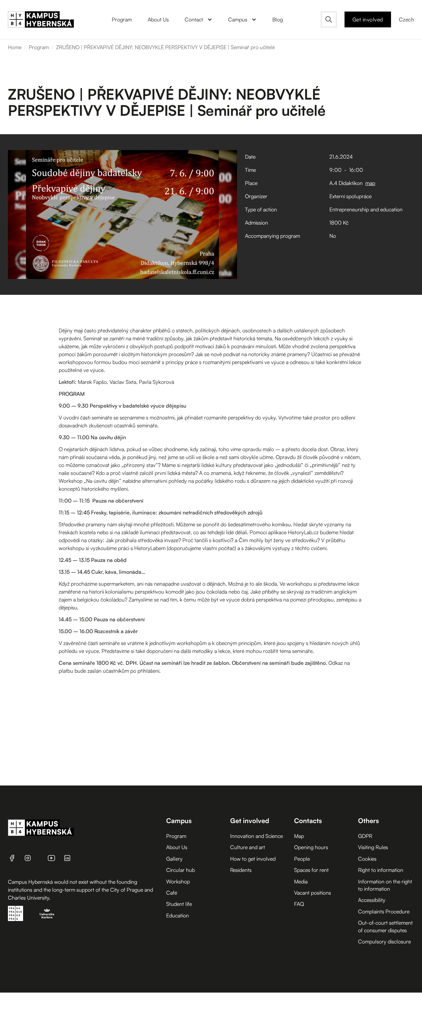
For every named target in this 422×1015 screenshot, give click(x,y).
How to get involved (253, 858)
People (302, 858)
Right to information (380, 870)
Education (177, 915)
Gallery (174, 858)
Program (39, 47)
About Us (176, 847)
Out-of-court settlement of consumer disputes (385, 926)
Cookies (367, 858)
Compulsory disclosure (384, 941)
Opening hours (311, 847)
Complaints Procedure (383, 911)
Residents (241, 870)
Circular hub (180, 870)
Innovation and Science (256, 836)
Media (301, 881)
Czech (406, 19)
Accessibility (371, 900)
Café (171, 892)
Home (14, 47)
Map (299, 836)
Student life (179, 904)
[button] (198, 19)
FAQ (299, 904)
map (370, 183)
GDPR (365, 836)
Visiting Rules (373, 847)
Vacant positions (312, 892)
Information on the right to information (385, 885)
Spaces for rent (311, 870)
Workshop (178, 881)
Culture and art (247, 847)
